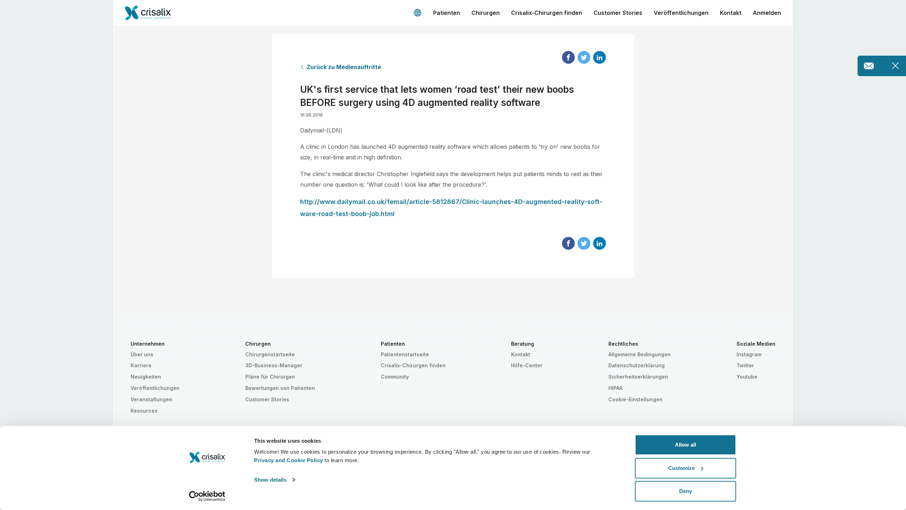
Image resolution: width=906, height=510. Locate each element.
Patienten (446, 12)
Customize (681, 468)
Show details (270, 480)
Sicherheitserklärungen (638, 377)
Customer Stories (618, 12)
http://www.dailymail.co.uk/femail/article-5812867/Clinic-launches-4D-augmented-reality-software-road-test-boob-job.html (451, 207)
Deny (685, 491)
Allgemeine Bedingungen (639, 354)
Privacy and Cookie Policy (288, 460)
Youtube (746, 377)
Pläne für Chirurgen (270, 377)
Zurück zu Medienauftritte (343, 66)
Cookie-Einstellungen (635, 399)
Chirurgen (485, 12)
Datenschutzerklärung (636, 365)
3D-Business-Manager (273, 365)
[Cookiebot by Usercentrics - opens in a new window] (207, 496)
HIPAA (615, 388)
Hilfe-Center (527, 365)
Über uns (142, 354)
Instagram (749, 354)
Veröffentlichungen (681, 12)
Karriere (141, 365)
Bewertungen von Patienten (280, 388)
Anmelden (767, 12)
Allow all (685, 445)
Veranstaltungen (151, 399)
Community (395, 377)
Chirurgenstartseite (270, 354)
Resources (144, 411)
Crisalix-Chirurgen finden (546, 12)
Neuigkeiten (146, 377)
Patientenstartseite (405, 354)
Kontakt (730, 12)
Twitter (745, 365)
